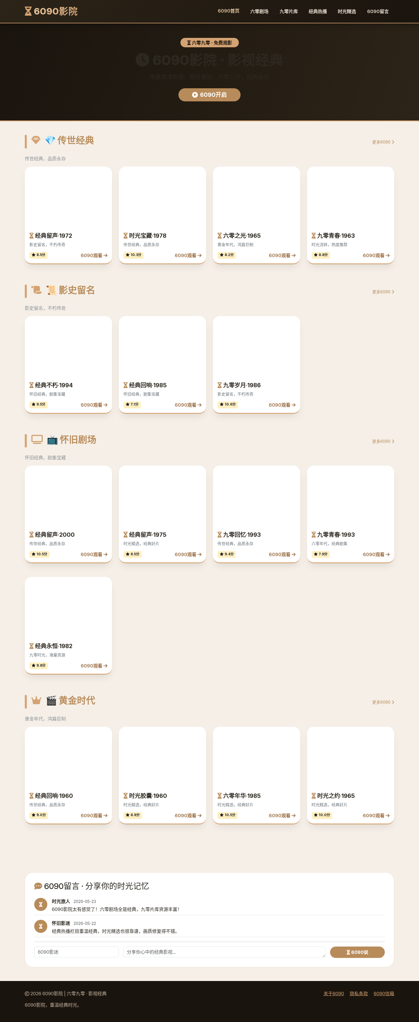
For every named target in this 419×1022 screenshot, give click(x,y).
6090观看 (92, 201)
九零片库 (289, 11)
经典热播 (318, 11)
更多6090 (382, 142)
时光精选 (347, 11)
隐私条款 (359, 993)
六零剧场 (259, 11)
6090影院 (55, 11)
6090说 (359, 952)
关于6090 (334, 993)
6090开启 (213, 94)
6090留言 (378, 11)
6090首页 (228, 11)
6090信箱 (384, 993)
